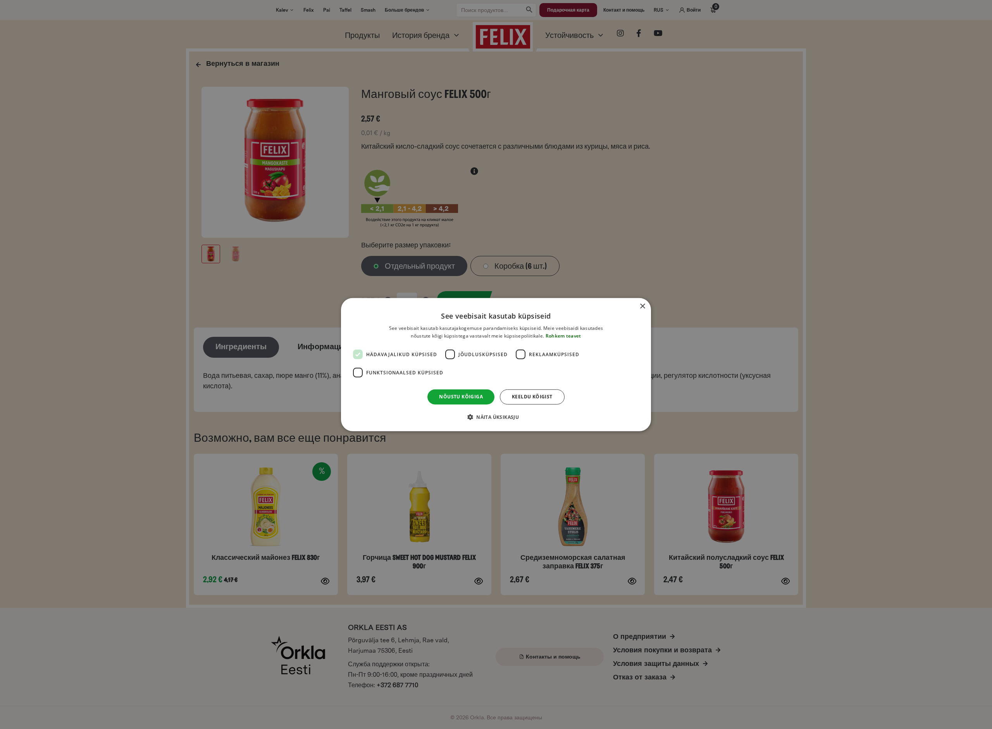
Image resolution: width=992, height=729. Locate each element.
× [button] (642, 306)
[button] (496, 417)
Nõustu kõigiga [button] (461, 396)
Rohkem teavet (563, 336)
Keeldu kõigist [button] (532, 396)
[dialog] (496, 364)
